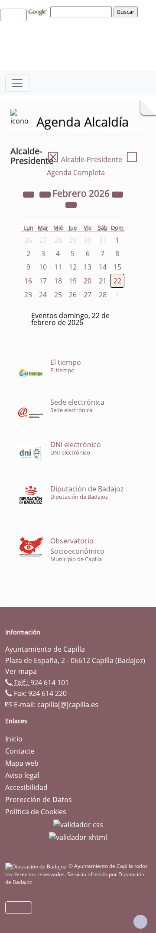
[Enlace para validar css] (78, 824)
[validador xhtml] (78, 837)
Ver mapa (21, 671)
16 (28, 281)
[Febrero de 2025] (29, 194)
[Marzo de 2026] (71, 204)
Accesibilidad (26, 787)
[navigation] (82, 11)
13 (87, 267)
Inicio (14, 739)
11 (58, 267)
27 (87, 294)
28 (103, 294)
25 (58, 294)
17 (43, 281)
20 (87, 281)
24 (43, 294)
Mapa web (22, 763)
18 (58, 281)
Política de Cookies (35, 811)
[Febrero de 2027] (117, 194)
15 (117, 267)
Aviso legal (22, 775)
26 (73, 294)
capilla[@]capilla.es (67, 704)
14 (103, 267)
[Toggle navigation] (17, 83)
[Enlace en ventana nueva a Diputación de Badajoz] (36, 866)
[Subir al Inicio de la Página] (140, 922)
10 (43, 267)
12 (73, 267)
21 (103, 281)
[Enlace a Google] (38, 11)
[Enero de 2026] (45, 194)
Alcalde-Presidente (84, 159)
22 (117, 281)
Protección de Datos (38, 799)
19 (73, 281)
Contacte (20, 751)
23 (28, 294)
